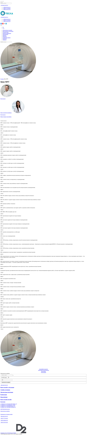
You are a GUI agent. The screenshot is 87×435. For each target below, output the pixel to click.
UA (3, 28)
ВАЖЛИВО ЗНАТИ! (43, 369)
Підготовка (43, 371)
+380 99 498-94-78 (4, 420)
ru (3, 27)
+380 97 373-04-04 (4, 418)
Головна (2, 78)
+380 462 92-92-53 (4, 416)
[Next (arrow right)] (2, 2)
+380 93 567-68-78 (4, 422)
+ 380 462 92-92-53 (4, 5)
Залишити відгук (3, 432)
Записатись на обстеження (43, 370)
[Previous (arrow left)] (0, 2)
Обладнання (43, 372)
